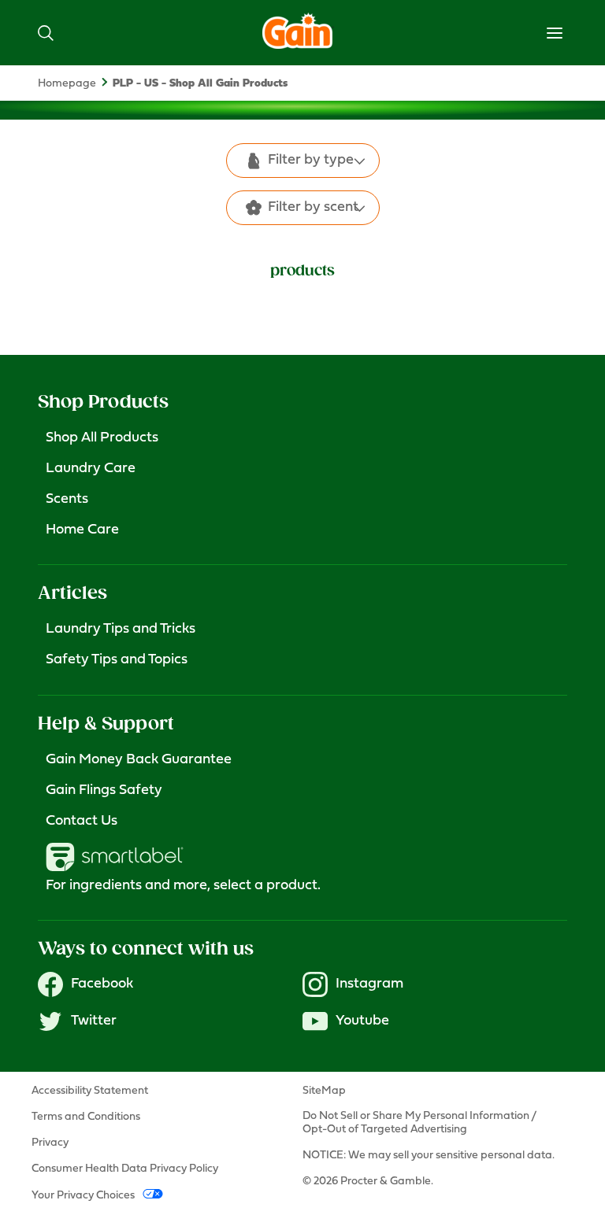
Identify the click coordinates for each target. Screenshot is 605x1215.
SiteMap (324, 1091)
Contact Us (81, 821)
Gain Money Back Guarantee (139, 760)
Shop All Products (102, 438)
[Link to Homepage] (298, 45)
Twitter (94, 1021)
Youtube (362, 1021)
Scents (67, 499)
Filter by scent (313, 207)
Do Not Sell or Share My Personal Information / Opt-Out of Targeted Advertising (419, 1122)
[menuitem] (75, 84)
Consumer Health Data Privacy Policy (125, 1169)
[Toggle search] (46, 32)
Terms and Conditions (86, 1117)
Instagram (369, 984)
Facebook (102, 984)
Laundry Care (90, 469)
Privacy (50, 1143)
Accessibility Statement (90, 1091)
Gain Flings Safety (104, 791)
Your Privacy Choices (83, 1196)
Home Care (82, 530)
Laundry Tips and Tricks (120, 629)
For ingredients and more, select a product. (183, 886)
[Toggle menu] (554, 33)
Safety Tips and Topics (116, 660)
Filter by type (311, 160)
